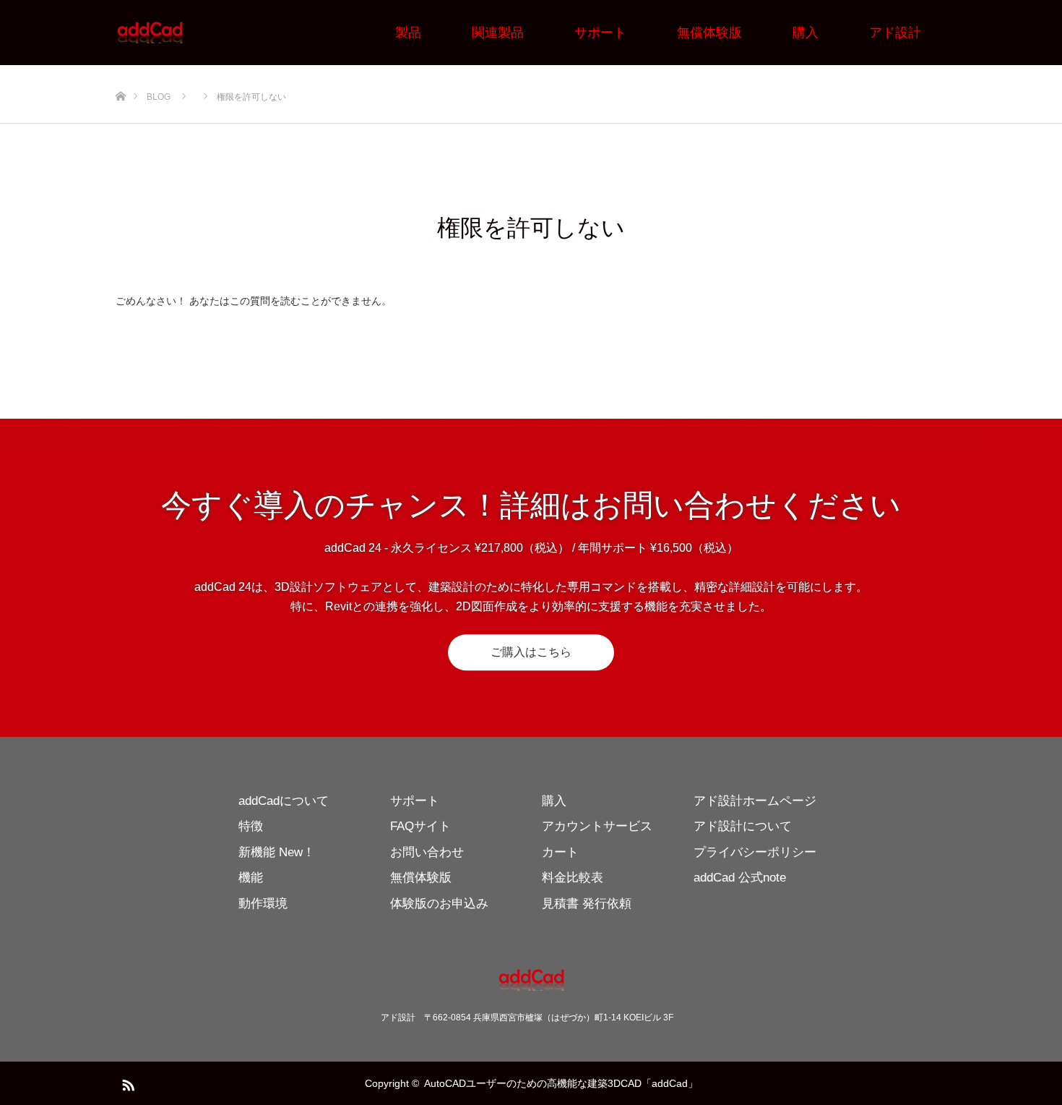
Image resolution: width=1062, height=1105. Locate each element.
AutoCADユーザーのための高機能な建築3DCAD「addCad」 (561, 1083)
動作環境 (263, 903)
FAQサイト (420, 826)
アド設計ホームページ (755, 801)
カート (560, 852)
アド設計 (895, 32)
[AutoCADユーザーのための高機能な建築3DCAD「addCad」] (184, 32)
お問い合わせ (427, 852)
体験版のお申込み (439, 903)
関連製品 (498, 32)
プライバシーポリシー (755, 852)
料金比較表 (572, 877)
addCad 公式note (740, 877)
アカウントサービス (597, 826)
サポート (600, 32)
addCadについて (283, 801)
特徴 (250, 826)
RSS (126, 1082)
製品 (408, 32)
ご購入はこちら (531, 653)
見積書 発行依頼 (586, 903)
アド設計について (743, 826)
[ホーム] (120, 93)
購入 (806, 32)
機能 (250, 877)
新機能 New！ (276, 852)
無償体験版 (709, 32)
